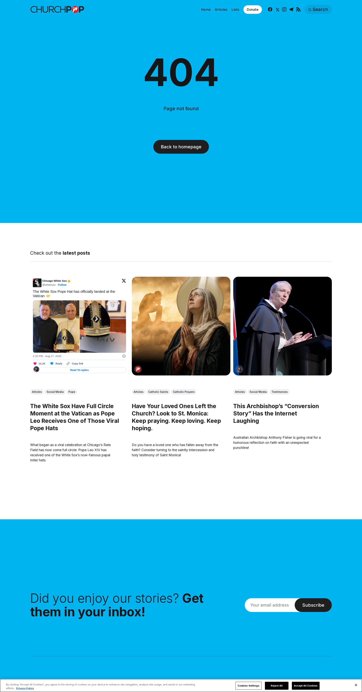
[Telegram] (291, 9)
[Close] (356, 685)
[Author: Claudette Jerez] (36, 369)
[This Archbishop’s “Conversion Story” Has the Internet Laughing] (282, 326)
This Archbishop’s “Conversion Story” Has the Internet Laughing (276, 413)
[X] (277, 9)
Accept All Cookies (306, 685)
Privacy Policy (25, 688)
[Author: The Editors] (138, 369)
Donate (252, 10)
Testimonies (280, 391)
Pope (71, 391)
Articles (221, 10)
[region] (181, 685)
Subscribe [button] (313, 605)
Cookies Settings (248, 685)
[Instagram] (284, 9)
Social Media (55, 391)
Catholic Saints (158, 391)
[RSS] (298, 9)
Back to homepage (181, 146)
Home (206, 10)
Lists (235, 10)
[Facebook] (270, 9)
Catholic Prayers (184, 391)
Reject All (277, 685)
